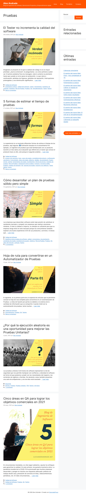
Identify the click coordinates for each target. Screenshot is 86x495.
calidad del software (23, 86)
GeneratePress (53, 492)
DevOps (7, 385)
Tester (45, 88)
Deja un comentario (10, 90)
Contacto (78, 4)
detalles (37, 160)
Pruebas (27, 88)
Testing (49, 88)
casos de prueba (26, 158)
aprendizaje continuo (11, 86)
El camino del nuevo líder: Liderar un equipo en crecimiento (72, 88)
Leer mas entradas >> (72, 133)
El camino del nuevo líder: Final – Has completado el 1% (72, 75)
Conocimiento (14, 160)
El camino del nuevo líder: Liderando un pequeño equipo (72, 120)
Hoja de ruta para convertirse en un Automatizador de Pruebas (27, 257)
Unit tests (37, 385)
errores (5, 161)
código (32, 86)
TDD (27, 385)
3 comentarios (9, 244)
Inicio (55, 4)
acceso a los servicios (11, 158)
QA (31, 88)
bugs (19, 158)
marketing (12, 88)
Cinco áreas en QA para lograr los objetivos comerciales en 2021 (26, 400)
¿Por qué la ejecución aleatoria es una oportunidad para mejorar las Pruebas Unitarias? (26, 328)
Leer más (38, 80)
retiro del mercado (8, 242)
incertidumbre (31, 161)
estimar (10, 161)
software (16, 242)
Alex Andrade (10, 3)
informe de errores (40, 161)
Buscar (66, 14)
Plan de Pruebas (19, 88)
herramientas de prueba (19, 161)
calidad (30, 239)
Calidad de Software (11, 85)
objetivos (32, 241)
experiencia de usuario (22, 241)
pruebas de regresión (15, 165)
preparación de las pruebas (26, 163)
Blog (61, 4)
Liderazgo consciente (71, 70)
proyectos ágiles (45, 163)
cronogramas (36, 239)
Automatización (9, 312)
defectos (31, 160)
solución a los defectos (42, 165)
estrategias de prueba (9, 241)
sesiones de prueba (29, 165)
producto (37, 163)
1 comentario (9, 387)
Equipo (51, 160)
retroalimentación (38, 88)
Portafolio (69, 4)
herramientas (38, 86)
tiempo (5, 167)
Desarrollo (8, 383)
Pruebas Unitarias (21, 385)
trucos (10, 167)
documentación (44, 160)
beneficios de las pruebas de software (16, 239)
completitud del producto (39, 158)
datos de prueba (23, 160)
